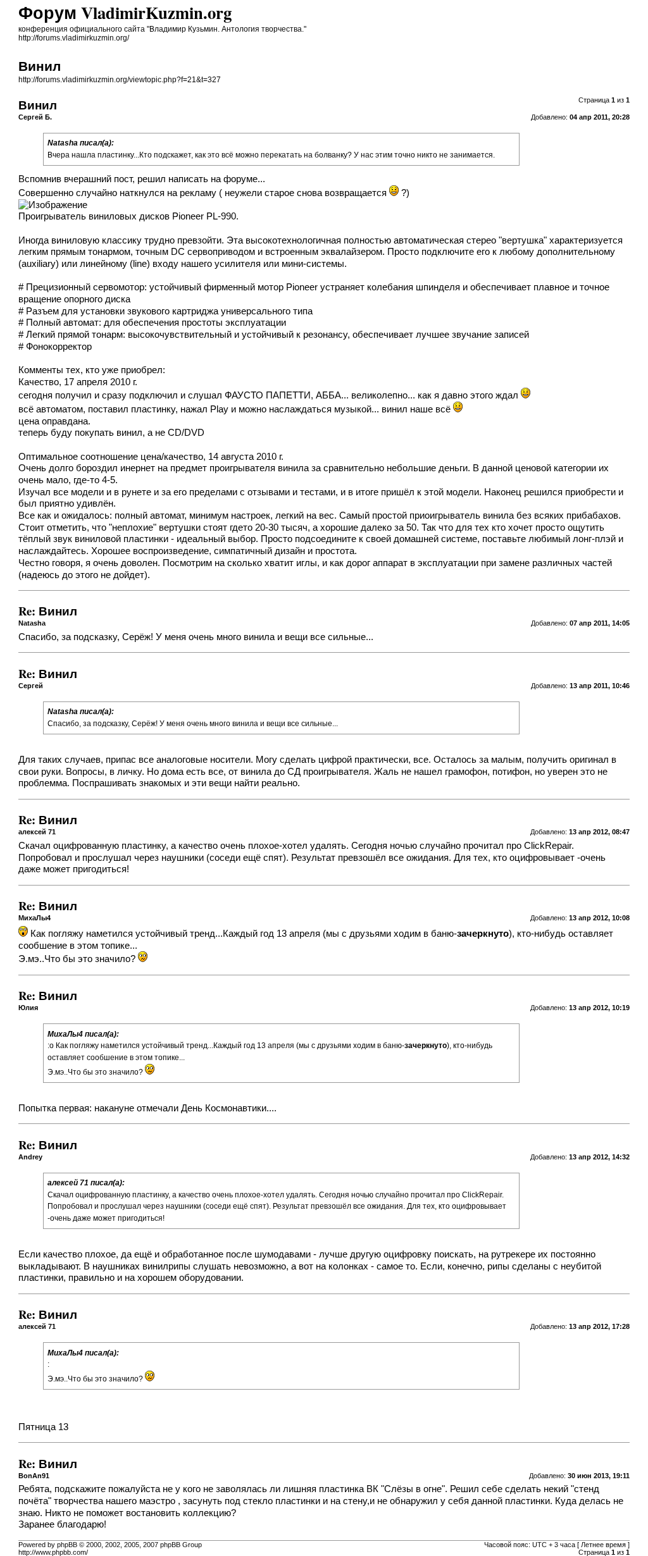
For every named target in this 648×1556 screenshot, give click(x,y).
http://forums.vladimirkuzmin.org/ (73, 38)
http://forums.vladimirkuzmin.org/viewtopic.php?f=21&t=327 (119, 79)
